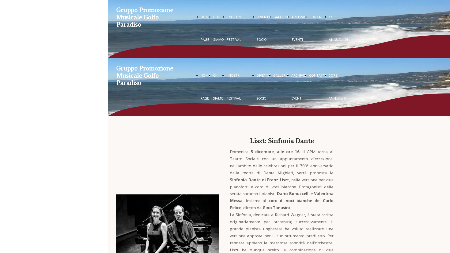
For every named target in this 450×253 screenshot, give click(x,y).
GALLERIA (281, 17)
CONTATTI (317, 17)
